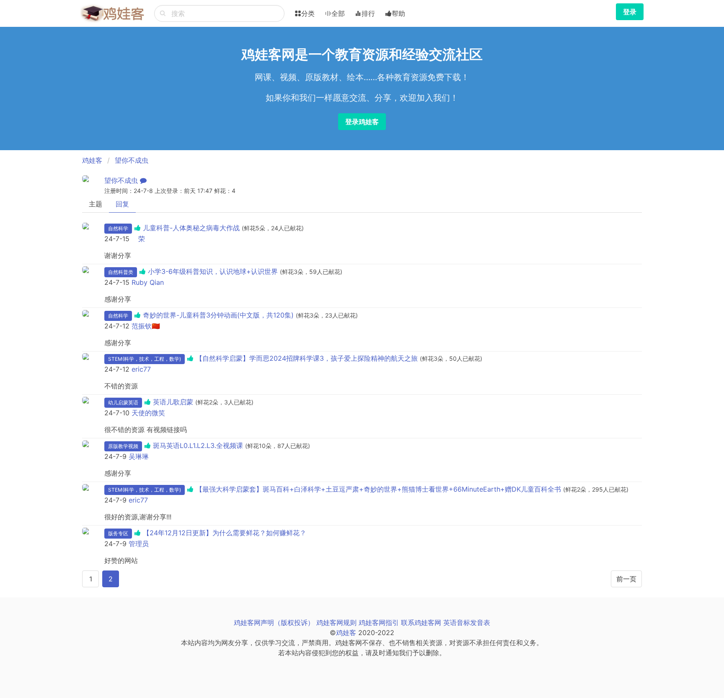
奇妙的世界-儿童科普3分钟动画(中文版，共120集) (218, 315)
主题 (95, 204)
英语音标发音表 (466, 622)
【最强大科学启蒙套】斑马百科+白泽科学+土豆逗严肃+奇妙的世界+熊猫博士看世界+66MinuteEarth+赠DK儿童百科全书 (378, 489)
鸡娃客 (92, 160)
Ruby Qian (148, 282)
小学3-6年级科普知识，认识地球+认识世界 (213, 271)
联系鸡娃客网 (421, 622)
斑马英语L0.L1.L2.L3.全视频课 (198, 445)
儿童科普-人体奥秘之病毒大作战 (191, 228)
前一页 (626, 579)
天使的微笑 (148, 413)
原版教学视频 (123, 446)
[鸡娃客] (112, 13)
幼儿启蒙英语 (123, 402)
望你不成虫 (131, 160)
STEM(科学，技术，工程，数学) (144, 359)
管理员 (139, 543)
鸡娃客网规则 (336, 622)
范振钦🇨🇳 (146, 326)
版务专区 (118, 533)
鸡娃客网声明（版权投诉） (274, 622)
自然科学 (118, 228)
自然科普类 (120, 272)
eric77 (141, 369)
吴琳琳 (139, 456)
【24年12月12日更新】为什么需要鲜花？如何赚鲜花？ (224, 533)
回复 (122, 204)
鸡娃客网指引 (379, 622)
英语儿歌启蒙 (173, 402)
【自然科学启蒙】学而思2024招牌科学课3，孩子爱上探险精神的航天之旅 (307, 358)
